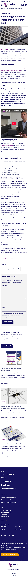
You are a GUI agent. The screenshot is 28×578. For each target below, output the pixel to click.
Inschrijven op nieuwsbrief (9, 554)
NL (24, 1)
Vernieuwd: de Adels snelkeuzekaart (12, 444)
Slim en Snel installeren (16, 8)
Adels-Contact (5, 49)
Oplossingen (6, 481)
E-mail (4, 307)
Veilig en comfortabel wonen (8, 497)
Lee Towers (21, 91)
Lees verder (4, 383)
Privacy (14, 573)
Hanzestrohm (5, 1)
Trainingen (5, 485)
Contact (3, 520)
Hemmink (3, 8)
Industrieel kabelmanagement (8, 502)
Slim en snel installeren (7, 500)
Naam (4, 301)
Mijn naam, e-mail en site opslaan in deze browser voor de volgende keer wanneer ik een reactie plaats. (13, 315)
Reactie (4, 285)
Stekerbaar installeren (7, 258)
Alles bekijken (6, 345)
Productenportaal (8, 489)
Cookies (14, 575)
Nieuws (8, 8)
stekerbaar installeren (7, 145)
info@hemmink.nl (6, 512)
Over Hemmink (7, 474)
